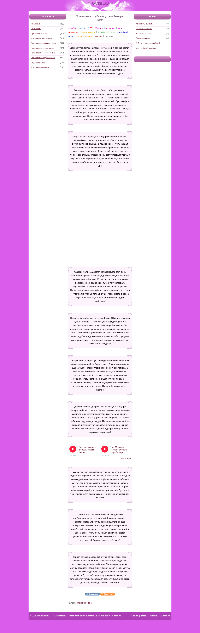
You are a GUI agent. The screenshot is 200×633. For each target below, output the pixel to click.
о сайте (134, 616)
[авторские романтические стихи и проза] (98, 3)
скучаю (98, 36)
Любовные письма (144, 29)
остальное (126, 458)
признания (73, 32)
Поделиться (109, 594)
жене (120, 28)
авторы (144, 616)
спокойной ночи (84, 603)
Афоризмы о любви (144, 24)
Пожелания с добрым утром (43, 43)
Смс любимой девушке (146, 48)
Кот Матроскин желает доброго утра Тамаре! (119, 450)
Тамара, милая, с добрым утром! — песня (88, 450)
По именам (36, 29)
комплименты (88, 32)
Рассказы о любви (144, 33)
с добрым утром (106, 32)
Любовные (35, 24)
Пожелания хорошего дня (42, 48)
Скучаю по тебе (38, 62)
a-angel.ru (165, 616)
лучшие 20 (84, 28)
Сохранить (93, 594)
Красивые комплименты (41, 38)
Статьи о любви (143, 38)
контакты (154, 616)
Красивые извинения (40, 67)
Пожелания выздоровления (43, 58)
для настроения (84, 36)
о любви (72, 28)
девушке (110, 28)
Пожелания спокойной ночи (43, 53)
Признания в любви (39, 33)
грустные (109, 36)
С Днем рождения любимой (148, 43)
